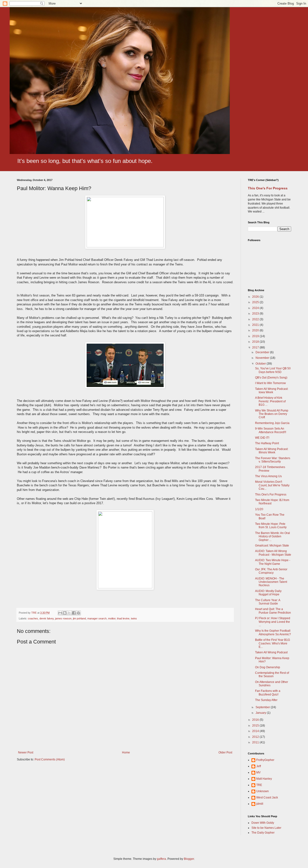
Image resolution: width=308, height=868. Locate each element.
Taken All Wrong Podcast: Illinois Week (271, 450)
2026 (256, 296)
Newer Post (25, 752)
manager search (97, 618)
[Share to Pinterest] (78, 613)
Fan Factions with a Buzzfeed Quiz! (267, 692)
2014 (256, 731)
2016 (256, 719)
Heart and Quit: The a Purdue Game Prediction (273, 610)
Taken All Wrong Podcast (271, 652)
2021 (256, 325)
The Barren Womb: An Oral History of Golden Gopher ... (272, 536)
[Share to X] (69, 613)
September (263, 707)
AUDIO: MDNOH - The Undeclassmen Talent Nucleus (271, 582)
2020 (256, 330)
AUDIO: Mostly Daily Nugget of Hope (268, 592)
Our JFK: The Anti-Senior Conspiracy (271, 571)
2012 (256, 737)
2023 (256, 313)
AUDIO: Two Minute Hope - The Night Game (272, 562)
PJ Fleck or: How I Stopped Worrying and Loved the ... (272, 622)
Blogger (189, 859)
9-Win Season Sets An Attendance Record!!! (270, 430)
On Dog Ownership (267, 667)
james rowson (63, 618)
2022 (256, 319)
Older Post (225, 752)
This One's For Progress (268, 188)
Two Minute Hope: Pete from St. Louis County (271, 525)
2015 (256, 725)
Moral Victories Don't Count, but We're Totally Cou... (272, 485)
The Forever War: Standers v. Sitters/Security (272, 460)
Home (126, 752)
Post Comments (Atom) (50, 759)
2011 (256, 742)
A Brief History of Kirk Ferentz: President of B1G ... (270, 401)
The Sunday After (266, 700)
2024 (256, 308)
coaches (33, 618)
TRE (259, 785)
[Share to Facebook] (73, 613)
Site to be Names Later (266, 827)
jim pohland (79, 618)
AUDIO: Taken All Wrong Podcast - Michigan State (273, 552)
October (261, 363)
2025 (256, 302)
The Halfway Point (267, 443)
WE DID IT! (262, 437)
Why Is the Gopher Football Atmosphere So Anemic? (273, 632)
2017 (256, 347)
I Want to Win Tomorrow (270, 383)
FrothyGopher (265, 760)
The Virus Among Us (268, 476)
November (263, 358)
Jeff (258, 766)
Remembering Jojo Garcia (272, 423)
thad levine (123, 618)
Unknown (262, 791)
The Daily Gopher (263, 832)
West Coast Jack (267, 797)
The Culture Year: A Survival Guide (267, 601)
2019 (256, 336)
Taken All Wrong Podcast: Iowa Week (271, 390)
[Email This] (60, 613)
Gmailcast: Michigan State (272, 545)
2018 (256, 341)
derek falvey (46, 618)
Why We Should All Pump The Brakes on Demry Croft (271, 414)
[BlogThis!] (64, 613)
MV (258, 772)
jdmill (259, 803)
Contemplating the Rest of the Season (272, 674)
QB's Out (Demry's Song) (271, 377)
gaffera (161, 859)
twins (134, 618)
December (263, 352)
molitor (112, 618)
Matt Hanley (264, 778)
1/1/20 (259, 509)
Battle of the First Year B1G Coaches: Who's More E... (272, 643)
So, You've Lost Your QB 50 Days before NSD (273, 370)
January (261, 712)
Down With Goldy (262, 822)
